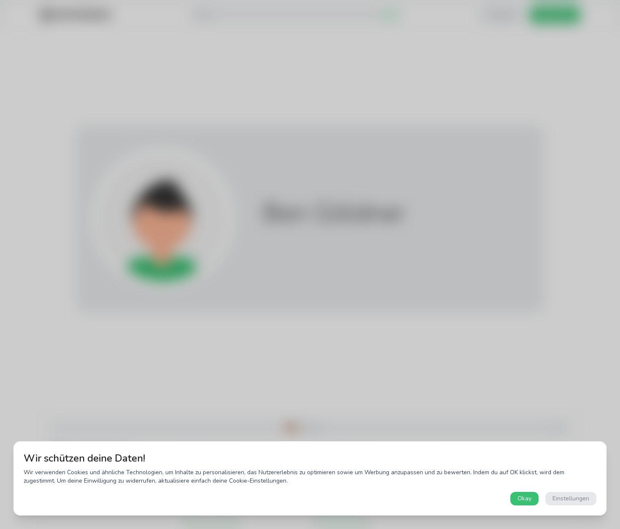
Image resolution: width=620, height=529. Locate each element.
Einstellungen (571, 498)
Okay (524, 498)
